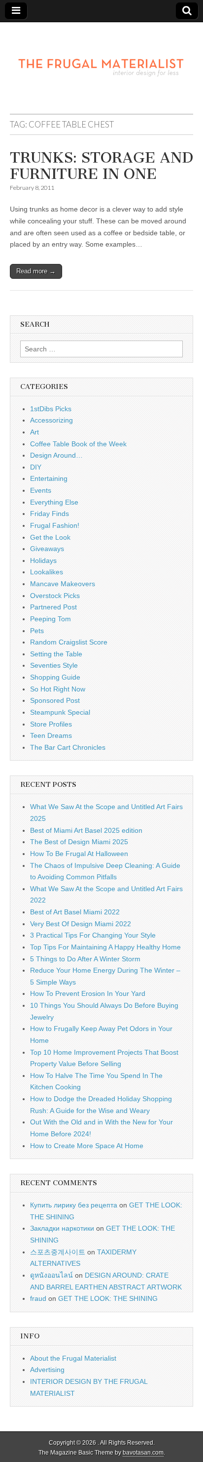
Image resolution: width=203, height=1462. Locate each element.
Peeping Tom (50, 619)
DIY (35, 467)
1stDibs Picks (50, 409)
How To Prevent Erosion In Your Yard (87, 993)
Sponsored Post (55, 700)
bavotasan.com (143, 1452)
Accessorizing (51, 420)
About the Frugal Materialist (73, 1358)
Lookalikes (46, 572)
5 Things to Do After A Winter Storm (85, 959)
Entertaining (49, 478)
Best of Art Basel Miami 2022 (75, 912)
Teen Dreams (51, 735)
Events (40, 490)
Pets (37, 631)
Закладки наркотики (62, 1228)
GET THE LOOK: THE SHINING (108, 1298)
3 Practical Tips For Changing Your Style (93, 935)
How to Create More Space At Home (86, 1146)
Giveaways (47, 549)
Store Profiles (51, 724)
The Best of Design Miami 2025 (79, 842)
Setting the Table (56, 654)
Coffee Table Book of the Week (78, 444)
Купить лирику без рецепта (73, 1205)
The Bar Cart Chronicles (67, 747)
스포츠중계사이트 (57, 1252)
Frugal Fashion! (54, 525)
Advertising (47, 1370)
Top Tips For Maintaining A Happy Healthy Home (105, 947)
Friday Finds (49, 513)
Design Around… (56, 455)
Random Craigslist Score (68, 642)
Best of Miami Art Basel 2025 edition (86, 830)
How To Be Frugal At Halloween (79, 854)
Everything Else (54, 502)
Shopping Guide (55, 677)
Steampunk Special (60, 712)
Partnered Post (53, 607)
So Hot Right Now (57, 689)
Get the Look (50, 537)
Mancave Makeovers (62, 584)
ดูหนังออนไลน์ (51, 1275)
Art (34, 432)
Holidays (43, 560)
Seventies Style (54, 665)
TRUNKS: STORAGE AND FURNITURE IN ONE (101, 166)
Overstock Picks (55, 596)
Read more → (36, 271)
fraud (38, 1298)
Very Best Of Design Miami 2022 (80, 924)
